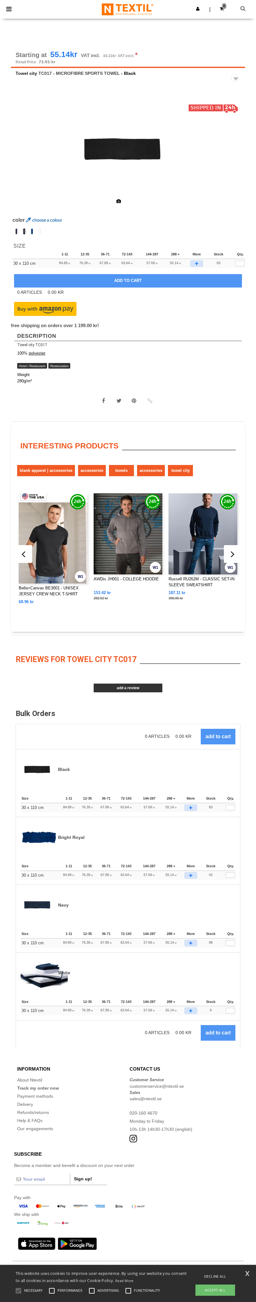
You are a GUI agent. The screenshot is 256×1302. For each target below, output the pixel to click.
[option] (128, 149)
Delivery (25, 1104)
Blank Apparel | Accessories (46, 470)
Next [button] (235, 153)
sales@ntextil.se (146, 1098)
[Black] (24, 231)
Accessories (92, 470)
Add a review (128, 688)
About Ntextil (29, 1079)
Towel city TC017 (32, 345)
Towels (121, 470)
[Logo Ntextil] (127, 9)
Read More (124, 1280)
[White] (40, 231)
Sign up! (83, 1178)
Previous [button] (24, 153)
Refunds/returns (33, 1112)
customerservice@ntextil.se (157, 1086)
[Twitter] (119, 400)
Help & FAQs (29, 1120)
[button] (197, 8)
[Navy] (16, 231)
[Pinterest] (134, 400)
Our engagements (35, 1128)
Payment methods (35, 1096)
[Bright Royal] (32, 231)
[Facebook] (103, 400)
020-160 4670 (143, 1113)
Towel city (26, 73)
